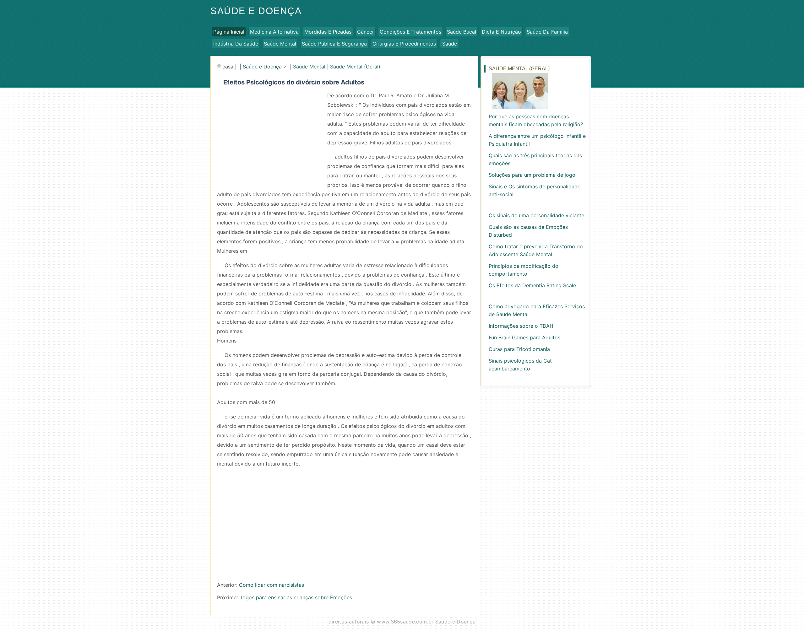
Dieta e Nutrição (501, 32)
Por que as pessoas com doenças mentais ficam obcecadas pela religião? (536, 120)
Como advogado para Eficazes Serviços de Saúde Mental (537, 310)
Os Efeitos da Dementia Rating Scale (532, 285)
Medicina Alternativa (274, 32)
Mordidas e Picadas (327, 32)
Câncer (365, 32)
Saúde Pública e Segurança (334, 43)
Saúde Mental (280, 43)
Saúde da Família (547, 32)
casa (227, 66)
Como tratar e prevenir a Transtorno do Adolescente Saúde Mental (536, 250)
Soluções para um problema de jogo (532, 175)
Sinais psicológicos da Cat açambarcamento (520, 365)
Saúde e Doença (256, 11)
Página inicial (228, 32)
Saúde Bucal (461, 32)
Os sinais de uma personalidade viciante (536, 215)
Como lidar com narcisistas (271, 585)
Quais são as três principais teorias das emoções (535, 159)
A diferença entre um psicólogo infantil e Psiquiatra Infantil (537, 140)
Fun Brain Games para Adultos (524, 337)
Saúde (449, 43)
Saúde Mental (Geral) (355, 66)
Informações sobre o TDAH (521, 326)
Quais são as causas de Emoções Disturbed (528, 231)
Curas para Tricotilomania (519, 349)
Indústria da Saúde (235, 43)
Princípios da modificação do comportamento (523, 270)
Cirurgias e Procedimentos (404, 43)
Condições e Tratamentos (410, 32)
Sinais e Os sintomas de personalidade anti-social (534, 190)
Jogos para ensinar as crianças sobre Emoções (296, 597)
